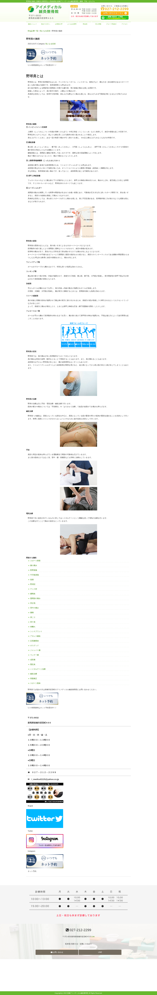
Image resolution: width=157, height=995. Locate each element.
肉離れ (32, 627)
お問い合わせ (57, 952)
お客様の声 (58, 24)
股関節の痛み (35, 598)
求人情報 (98, 24)
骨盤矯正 (33, 678)
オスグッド (34, 645)
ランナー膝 (34, 655)
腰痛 (32, 612)
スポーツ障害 (35, 561)
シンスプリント (36, 631)
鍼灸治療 (33, 674)
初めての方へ (45, 24)
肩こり (32, 617)
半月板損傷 (34, 575)
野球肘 (32, 584)
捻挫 (32, 579)
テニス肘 (33, 589)
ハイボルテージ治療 (38, 669)
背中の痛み (34, 608)
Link (93, 936)
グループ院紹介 (111, 24)
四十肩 (32, 622)
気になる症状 (45, 31)
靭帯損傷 (33, 570)
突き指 (32, 603)
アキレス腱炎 (35, 636)
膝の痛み (33, 565)
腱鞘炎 (32, 594)
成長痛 (32, 660)
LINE (100, 952)
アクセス (125, 24)
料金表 (85, 24)
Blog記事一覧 (33, 31)
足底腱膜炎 (34, 641)
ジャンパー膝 (35, 650)
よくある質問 (71, 24)
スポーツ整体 (35, 683)
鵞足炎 (32, 664)
